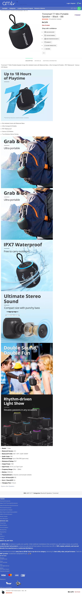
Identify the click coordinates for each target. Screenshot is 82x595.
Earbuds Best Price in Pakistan (6, 509)
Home (2, 10)
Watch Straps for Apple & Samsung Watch (8, 512)
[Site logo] (8, 3)
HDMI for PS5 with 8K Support (6, 514)
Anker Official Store (4, 518)
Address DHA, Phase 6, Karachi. (4, 569)
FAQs (1, 534)
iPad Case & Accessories (5, 501)
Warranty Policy (3, 529)
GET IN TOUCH (3, 555)
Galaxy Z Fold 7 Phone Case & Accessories (9, 503)
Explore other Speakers (7, 486)
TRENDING (2, 498)
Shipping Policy (3, 531)
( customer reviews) (55, 19)
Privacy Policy (3, 523)
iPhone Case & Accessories (5, 507)
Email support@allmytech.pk (4, 565)
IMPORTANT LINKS (4, 520)
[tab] (29, 60)
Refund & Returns (3, 525)
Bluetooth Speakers (7, 10)
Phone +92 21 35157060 (3, 562)
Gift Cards (2, 538)
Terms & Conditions (4, 527)
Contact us (2, 536)
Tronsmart (55, 493)
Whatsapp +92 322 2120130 (3, 558)
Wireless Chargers (3, 516)
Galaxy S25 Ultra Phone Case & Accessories (9, 505)
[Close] (44, 53)
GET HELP (74, 8)
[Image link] (13, 575)
